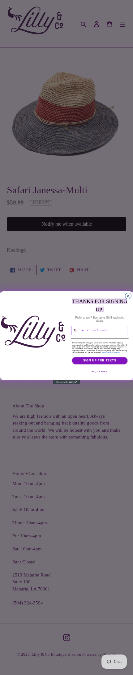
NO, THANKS (100, 371)
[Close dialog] (128, 296)
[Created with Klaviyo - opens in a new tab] (66, 382)
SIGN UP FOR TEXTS (100, 360)
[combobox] (78, 330)
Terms (117, 352)
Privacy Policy (107, 352)
